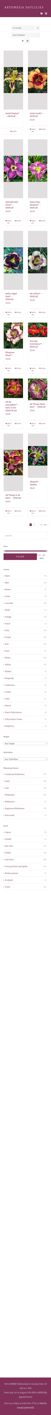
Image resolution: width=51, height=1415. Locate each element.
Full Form (9, 859)
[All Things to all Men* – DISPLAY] (13, 462)
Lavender (9, 603)
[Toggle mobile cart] (41, 13)
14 (41, 524)
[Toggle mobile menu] (46, 13)
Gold (7, 698)
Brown (8, 589)
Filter (20, 556)
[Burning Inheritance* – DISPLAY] (37, 329)
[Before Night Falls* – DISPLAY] (13, 260)
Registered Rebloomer (15, 808)
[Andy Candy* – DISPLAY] (37, 79)
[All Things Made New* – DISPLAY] (37, 389)
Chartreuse (10, 684)
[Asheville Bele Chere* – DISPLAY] (13, 168)
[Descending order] (37, 27)
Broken (8, 671)
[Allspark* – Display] (37, 455)
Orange (8, 616)
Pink (7, 630)
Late (7, 787)
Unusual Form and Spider (16, 866)
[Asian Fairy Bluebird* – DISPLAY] (37, 168)
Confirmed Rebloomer (15, 774)
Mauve (8, 705)
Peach (7, 623)
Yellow (8, 664)
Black (7, 575)
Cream (8, 691)
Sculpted (9, 879)
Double (8, 839)
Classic (8, 832)
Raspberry (9, 725)
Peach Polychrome (13, 712)
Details (14, 131)
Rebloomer (10, 801)
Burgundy (9, 678)
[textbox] (25, 743)
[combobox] (25, 743)
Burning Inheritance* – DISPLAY (37, 343)
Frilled (8, 852)
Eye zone (9, 845)
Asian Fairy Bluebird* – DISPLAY (35, 204)
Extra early (10, 815)
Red (6, 644)
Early (7, 781)
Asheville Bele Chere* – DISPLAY (11, 204)
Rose (7, 650)
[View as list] (27, 40)
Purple (8, 637)
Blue (7, 582)
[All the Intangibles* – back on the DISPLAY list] (13, 388)
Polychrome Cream (13, 719)
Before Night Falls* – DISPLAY (11, 296)
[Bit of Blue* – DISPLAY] (37, 260)
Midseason (10, 794)
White (7, 657)
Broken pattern (11, 873)
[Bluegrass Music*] (13, 335)
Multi (7, 609)
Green (7, 596)
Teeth (7, 886)
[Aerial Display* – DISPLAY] (13, 79)
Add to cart (33, 130)
